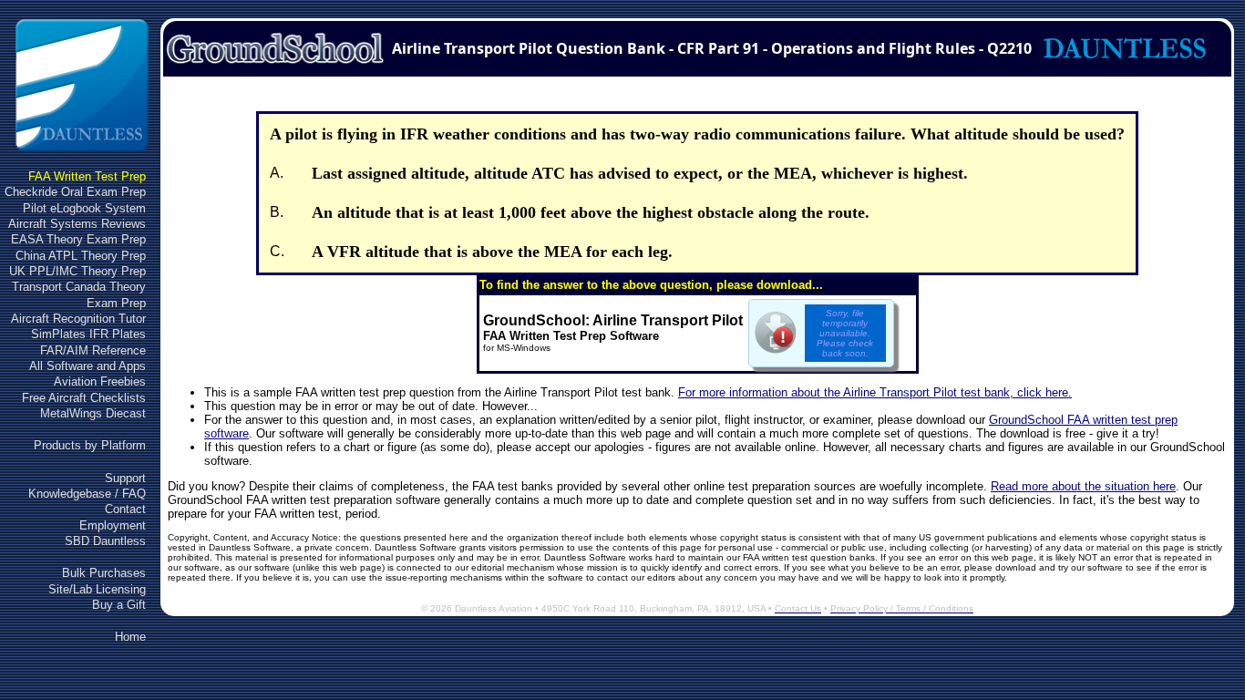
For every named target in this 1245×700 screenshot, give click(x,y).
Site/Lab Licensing (97, 589)
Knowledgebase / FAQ (87, 493)
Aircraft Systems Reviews (77, 224)
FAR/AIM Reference (93, 350)
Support (125, 478)
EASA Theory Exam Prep (78, 239)
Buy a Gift (119, 605)
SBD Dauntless (105, 541)
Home (130, 636)
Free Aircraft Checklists (84, 398)
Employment (112, 525)
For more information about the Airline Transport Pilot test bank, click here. (875, 392)
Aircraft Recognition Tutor (78, 318)
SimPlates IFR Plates (88, 334)
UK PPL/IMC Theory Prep (77, 271)
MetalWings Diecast (93, 413)
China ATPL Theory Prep (80, 255)
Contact (125, 509)
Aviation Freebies (100, 381)
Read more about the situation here (1083, 486)
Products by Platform (90, 445)
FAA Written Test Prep (87, 176)
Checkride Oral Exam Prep (75, 192)
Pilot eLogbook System (84, 208)
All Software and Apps (87, 366)
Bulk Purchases (104, 573)
